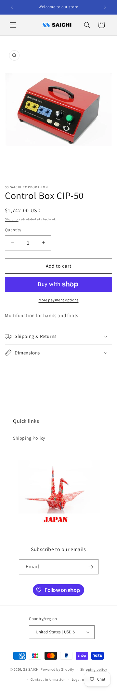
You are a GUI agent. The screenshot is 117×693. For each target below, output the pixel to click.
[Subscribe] (91, 566)
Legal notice (82, 679)
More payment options (59, 299)
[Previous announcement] (12, 7)
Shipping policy (93, 669)
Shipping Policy (29, 438)
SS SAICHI (32, 669)
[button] (13, 25)
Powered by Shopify (57, 669)
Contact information (48, 679)
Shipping (12, 219)
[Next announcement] (105, 7)
